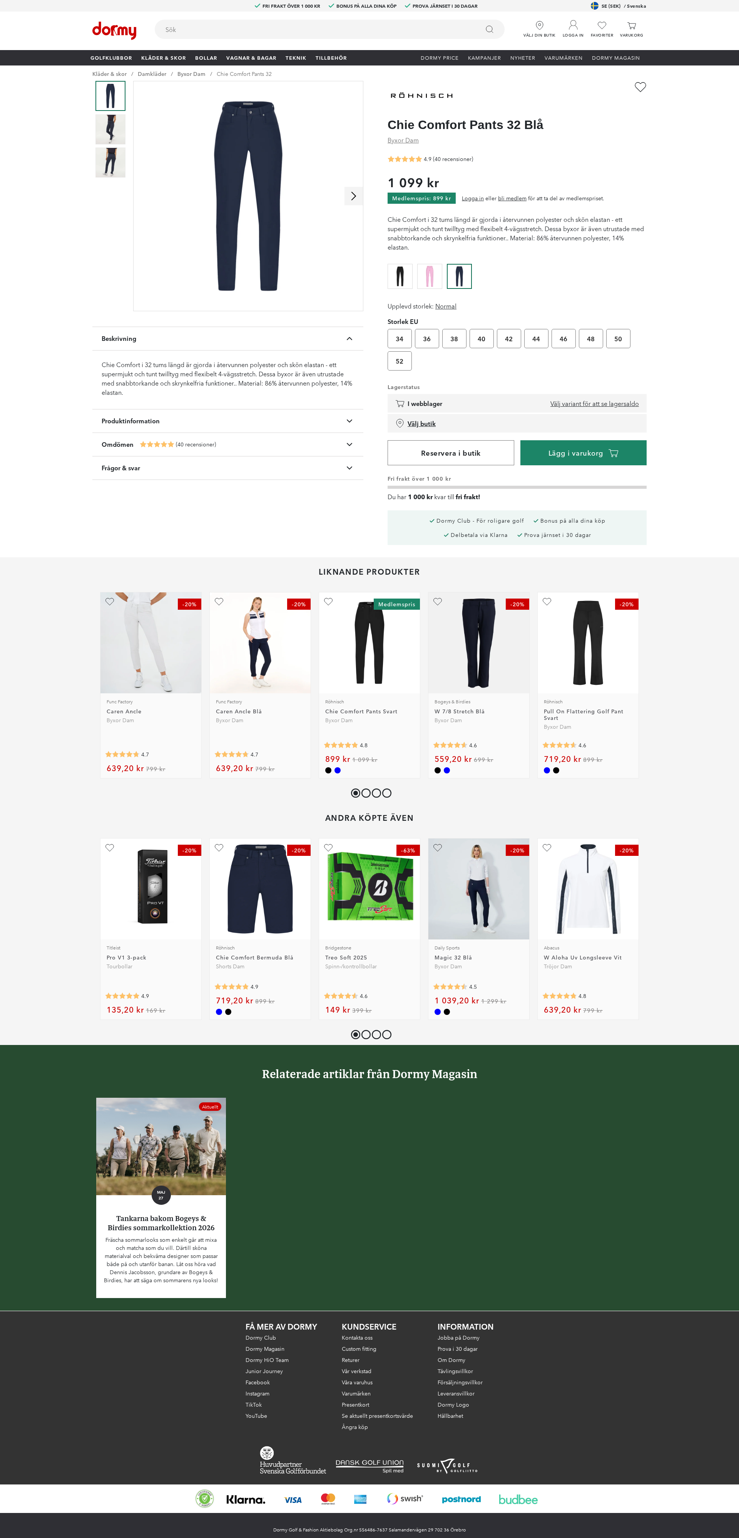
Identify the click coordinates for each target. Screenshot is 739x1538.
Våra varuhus (357, 1382)
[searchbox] (312, 29)
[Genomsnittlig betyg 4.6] (559, 745)
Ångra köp (355, 1427)
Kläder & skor (163, 57)
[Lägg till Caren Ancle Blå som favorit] (219, 601)
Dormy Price (440, 57)
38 (454, 338)
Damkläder (152, 73)
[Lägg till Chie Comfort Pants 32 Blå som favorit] (640, 87)
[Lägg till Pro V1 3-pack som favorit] (109, 848)
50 (618, 338)
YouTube (256, 1415)
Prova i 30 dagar (458, 1348)
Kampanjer (484, 57)
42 (509, 338)
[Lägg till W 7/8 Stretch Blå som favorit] (437, 601)
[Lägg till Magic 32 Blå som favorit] (437, 848)
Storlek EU (403, 321)
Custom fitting (359, 1348)
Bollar (206, 57)
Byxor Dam (191, 73)
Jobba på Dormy (459, 1337)
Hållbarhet (450, 1415)
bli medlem (512, 198)
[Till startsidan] (114, 31)
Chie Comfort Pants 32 (244, 73)
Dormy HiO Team (267, 1360)
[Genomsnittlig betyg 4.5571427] (341, 996)
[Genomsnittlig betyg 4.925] (157, 444)
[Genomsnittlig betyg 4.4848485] (450, 986)
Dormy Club (261, 1337)
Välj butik (422, 423)
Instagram (257, 1393)
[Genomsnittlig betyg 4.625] (450, 745)
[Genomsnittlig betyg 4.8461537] (341, 745)
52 (400, 361)
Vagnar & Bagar (251, 57)
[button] (573, 27)
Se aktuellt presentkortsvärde (377, 1415)
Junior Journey (264, 1371)
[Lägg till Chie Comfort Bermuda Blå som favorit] (219, 848)
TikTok (254, 1404)
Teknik (296, 57)
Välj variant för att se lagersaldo (594, 403)
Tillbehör (331, 57)
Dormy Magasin (616, 57)
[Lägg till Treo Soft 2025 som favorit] (328, 848)
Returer (350, 1360)
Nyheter (522, 57)
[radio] (400, 275)
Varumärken (564, 57)
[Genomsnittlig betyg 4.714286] (122, 754)
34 (400, 338)
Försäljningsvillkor (460, 1382)
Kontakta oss (357, 1337)
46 (564, 338)
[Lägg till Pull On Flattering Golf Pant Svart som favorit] (547, 601)
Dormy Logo (453, 1404)
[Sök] (490, 29)
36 (427, 338)
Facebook (258, 1382)
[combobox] (330, 29)
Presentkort (355, 1404)
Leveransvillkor (456, 1393)
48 (591, 338)
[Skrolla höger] (353, 196)
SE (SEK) (624, 5)
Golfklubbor (111, 57)
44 (536, 338)
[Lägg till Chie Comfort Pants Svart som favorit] (328, 601)
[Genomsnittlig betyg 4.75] (559, 996)
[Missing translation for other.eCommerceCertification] (204, 1498)
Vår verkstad (356, 1371)
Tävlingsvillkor (455, 1371)
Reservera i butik (451, 453)
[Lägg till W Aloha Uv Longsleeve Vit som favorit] (547, 848)
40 (482, 338)
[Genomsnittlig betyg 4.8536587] (231, 986)
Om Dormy (451, 1360)
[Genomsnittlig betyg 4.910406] (122, 996)
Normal (445, 306)
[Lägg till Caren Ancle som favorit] (109, 601)
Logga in (473, 198)
